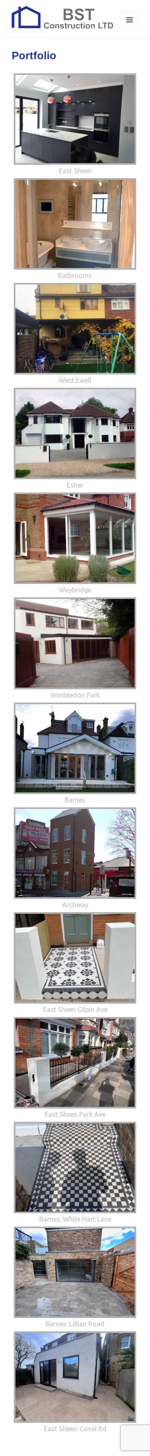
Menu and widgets (129, 28)
